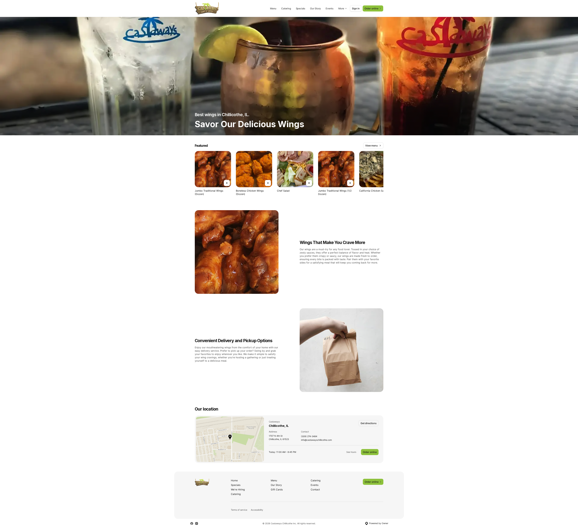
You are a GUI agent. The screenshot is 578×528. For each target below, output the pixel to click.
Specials (300, 8)
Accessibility (257, 510)
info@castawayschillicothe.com (316, 440)
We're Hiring (238, 489)
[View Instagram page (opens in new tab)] (196, 523)
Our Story (315, 8)
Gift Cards (277, 489)
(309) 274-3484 (309, 436)
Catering (286, 8)
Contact (315, 489)
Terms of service (239, 510)
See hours (351, 452)
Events (330, 8)
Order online (370, 452)
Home (234, 480)
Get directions (368, 423)
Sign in (356, 8)
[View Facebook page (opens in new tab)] (192, 523)
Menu (273, 8)
